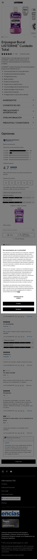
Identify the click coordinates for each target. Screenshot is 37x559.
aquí (19, 291)
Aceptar (18, 303)
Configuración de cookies (18, 297)
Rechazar (18, 309)
